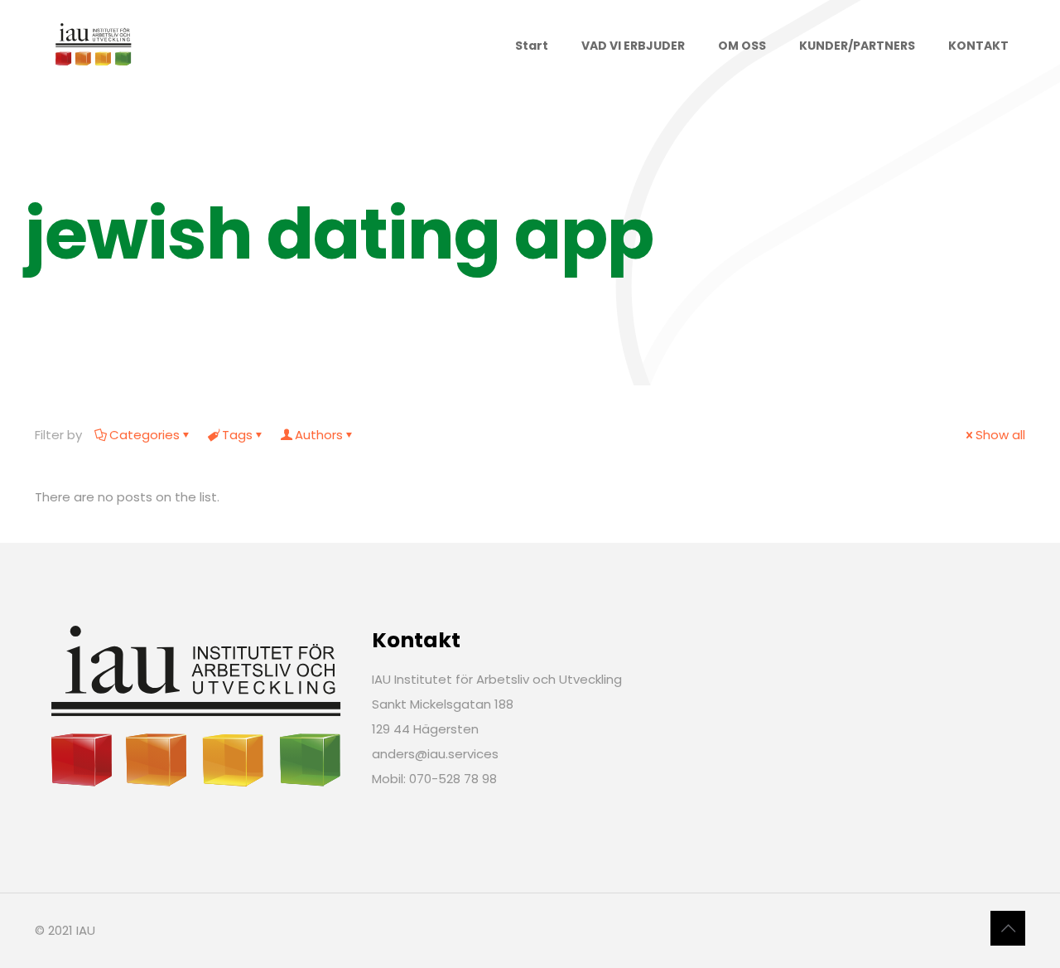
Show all (1000, 434)
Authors (319, 434)
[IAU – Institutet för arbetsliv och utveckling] (92, 45)
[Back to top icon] (1007, 928)
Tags (237, 434)
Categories (144, 434)
